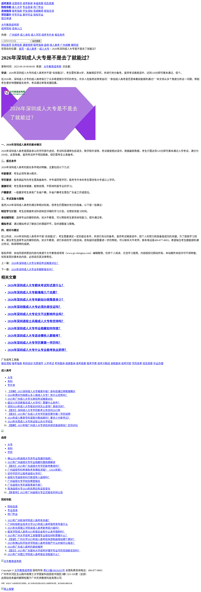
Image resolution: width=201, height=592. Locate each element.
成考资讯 (6, 3)
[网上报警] (7, 589)
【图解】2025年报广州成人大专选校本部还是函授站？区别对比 (43, 425)
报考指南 (17, 11)
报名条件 (60, 34)
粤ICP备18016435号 (54, 570)
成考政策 (81, 363)
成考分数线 (103, 363)
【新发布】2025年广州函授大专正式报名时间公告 (35, 492)
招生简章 (148, 363)
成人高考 (55, 45)
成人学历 (36, 34)
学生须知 (28, 11)
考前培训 (28, 363)
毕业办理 (158, 363)
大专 (10, 377)
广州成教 (65, 45)
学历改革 (137, 363)
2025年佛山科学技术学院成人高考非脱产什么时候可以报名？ (41, 543)
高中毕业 (28, 14)
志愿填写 (38, 363)
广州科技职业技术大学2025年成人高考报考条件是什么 (38, 524)
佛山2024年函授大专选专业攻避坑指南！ (30, 458)
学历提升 (6, 14)
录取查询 (116, 363)
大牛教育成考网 (10, 24)
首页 (21, 48)
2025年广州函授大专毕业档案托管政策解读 (31, 462)
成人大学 (17, 7)
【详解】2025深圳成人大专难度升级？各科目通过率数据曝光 (41, 391)
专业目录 (28, 7)
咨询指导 (6, 11)
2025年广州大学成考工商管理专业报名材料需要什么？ (38, 535)
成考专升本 (47, 34)
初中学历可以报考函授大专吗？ (25, 473)
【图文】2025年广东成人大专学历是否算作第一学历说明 (39, 414)
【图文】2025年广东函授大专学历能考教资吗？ (34, 466)
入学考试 (49, 363)
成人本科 (25, 34)
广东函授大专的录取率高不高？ (25, 485)
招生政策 (49, 3)
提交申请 (6, 18)
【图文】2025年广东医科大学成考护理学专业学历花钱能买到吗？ (44, 550)
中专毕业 (17, 14)
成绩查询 (70, 363)
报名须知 (6, 363)
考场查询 (60, 363)
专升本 (11, 385)
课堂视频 (28, 45)
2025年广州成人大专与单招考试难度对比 (30, 399)
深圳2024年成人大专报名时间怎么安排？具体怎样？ (36, 406)
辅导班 (75, 45)
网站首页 (6, 45)
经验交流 (49, 11)
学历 (10, 452)
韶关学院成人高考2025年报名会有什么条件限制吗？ (36, 531)
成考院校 (6, 28)
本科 (10, 381)
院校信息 (13, 506)
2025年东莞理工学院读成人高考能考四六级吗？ (34, 528)
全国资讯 (17, 3)
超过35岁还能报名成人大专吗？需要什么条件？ (34, 402)
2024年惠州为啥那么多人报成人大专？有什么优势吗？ (38, 395)
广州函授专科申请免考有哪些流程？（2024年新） (35, 469)
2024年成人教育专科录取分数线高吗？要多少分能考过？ (39, 417)
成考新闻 (28, 3)
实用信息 (17, 45)
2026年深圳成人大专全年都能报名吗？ (32, 269)
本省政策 (38, 3)
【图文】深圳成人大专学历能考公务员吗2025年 (34, 410)
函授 (46, 45)
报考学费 (92, 363)
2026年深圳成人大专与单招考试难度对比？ (35, 263)
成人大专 (44, 48)
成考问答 (126, 363)
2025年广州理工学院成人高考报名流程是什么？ (34, 554)
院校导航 (6, 7)
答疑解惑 (38, 11)
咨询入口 (17, 28)
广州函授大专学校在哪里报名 (24, 481)
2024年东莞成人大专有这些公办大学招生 (30, 421)
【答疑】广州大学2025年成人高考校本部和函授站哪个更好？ (41, 539)
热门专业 (38, 7)
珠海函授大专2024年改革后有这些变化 (29, 488)
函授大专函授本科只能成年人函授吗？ (29, 477)
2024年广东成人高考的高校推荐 (25, 546)
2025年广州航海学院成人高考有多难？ (29, 520)
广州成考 (14, 34)
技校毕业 (38, 14)
